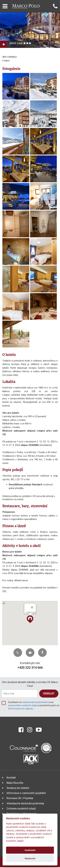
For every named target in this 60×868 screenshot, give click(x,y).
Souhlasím (30, 850)
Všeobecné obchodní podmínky (25, 803)
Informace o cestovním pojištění (26, 793)
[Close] (32, 607)
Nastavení (30, 858)
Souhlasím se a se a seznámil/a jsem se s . (33, 705)
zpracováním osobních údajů (22, 705)
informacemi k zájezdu (21, 708)
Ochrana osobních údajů (21, 808)
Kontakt (11, 777)
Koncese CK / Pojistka (20, 798)
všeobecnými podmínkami (35, 702)
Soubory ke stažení (18, 787)
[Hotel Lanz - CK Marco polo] (15, 86)
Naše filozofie (15, 782)
